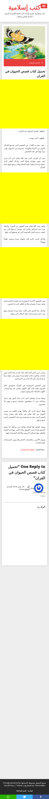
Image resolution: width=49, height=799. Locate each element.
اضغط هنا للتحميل (27, 449)
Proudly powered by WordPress (12, 784)
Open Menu (44, 6)
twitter (24, 797)
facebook (41, 797)
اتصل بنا (30, 791)
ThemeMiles (40, 785)
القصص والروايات (34, 63)
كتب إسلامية (24, 7)
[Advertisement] (24, 103)
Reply (42, 496)
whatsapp (8, 797)
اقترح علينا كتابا (21, 791)
